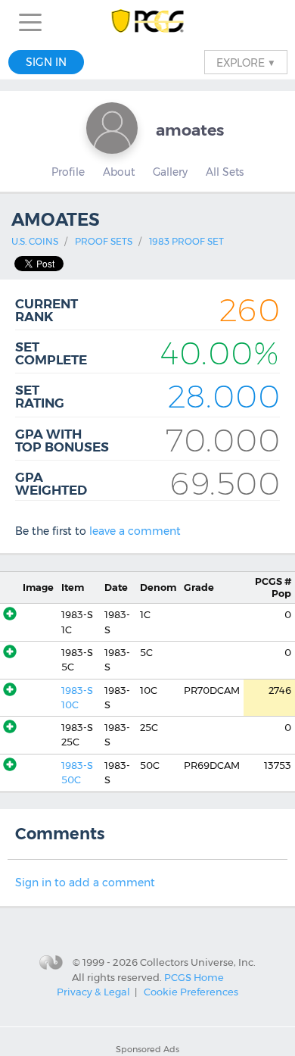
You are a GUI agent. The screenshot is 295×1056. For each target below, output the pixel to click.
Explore (245, 62)
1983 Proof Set (186, 241)
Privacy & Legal (93, 992)
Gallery (170, 172)
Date (116, 587)
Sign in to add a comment (85, 882)
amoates (190, 129)
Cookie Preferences (191, 992)
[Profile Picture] (112, 128)
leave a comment (135, 531)
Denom (158, 587)
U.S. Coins (34, 241)
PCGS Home (194, 977)
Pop (273, 587)
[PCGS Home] (148, 22)
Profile (68, 172)
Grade (199, 587)
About (119, 172)
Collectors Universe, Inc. (198, 961)
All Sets (225, 172)
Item (72, 587)
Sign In (46, 62)
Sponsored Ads (147, 1049)
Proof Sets (103, 241)
